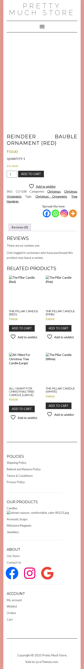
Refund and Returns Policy (24, 469)
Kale (28, 662)
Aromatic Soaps (17, 519)
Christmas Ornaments (51, 196)
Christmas (53, 191)
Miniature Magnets (19, 525)
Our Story (13, 556)
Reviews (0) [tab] (20, 227)
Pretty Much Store (42, 9)
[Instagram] (64, 213)
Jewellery (13, 532)
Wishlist (12, 606)
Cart (10, 619)
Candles (12, 508)
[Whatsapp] (55, 213)
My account (14, 600)
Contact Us (14, 562)
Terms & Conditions (20, 476)
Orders (11, 613)
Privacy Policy (16, 482)
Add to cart (31, 174)
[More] (73, 213)
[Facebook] (47, 213)
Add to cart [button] (22, 328)
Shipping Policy (16, 462)
